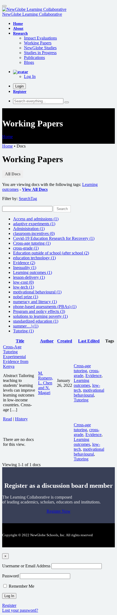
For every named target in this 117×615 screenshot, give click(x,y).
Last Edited (89, 341)
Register (19, 91)
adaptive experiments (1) (34, 223)
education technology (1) (34, 258)
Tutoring (81, 400)
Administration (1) (29, 228)
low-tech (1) (23, 287)
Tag (33, 198)
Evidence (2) (24, 262)
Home (7, 136)
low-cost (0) (23, 282)
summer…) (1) (25, 326)
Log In (30, 76)
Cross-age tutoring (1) (32, 243)
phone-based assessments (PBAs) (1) (44, 306)
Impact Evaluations (40, 38)
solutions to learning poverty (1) (40, 316)
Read (7, 419)
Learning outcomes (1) (32, 272)
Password (10, 576)
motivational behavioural (89, 392)
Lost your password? (20, 610)
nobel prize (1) (25, 297)
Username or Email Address (26, 566)
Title (20, 341)
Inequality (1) (24, 267)
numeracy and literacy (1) (35, 301)
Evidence (93, 375)
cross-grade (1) (26, 248)
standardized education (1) (35, 321)
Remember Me (21, 586)
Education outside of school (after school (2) (51, 253)
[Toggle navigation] (4, 6)
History (21, 419)
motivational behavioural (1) (37, 292)
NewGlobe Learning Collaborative (32, 14)
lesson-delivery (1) (29, 277)
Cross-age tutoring (82, 368)
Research (20, 33)
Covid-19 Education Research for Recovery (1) (53, 238)
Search (24, 198)
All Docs (12, 174)
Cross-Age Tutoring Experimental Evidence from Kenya (15, 357)
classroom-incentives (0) (34, 233)
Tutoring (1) (23, 331)
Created (64, 341)
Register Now (58, 511)
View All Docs (35, 189)
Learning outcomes (82, 383)
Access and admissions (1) (36, 219)
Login (19, 86)
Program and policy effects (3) (39, 311)
